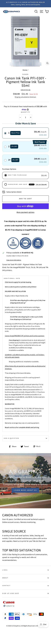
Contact (6, 586)
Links (5, 570)
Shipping (18, 97)
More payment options (25, 212)
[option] (25, 3)
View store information (13, 260)
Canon (25, 74)
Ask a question (11, 438)
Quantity (25, 112)
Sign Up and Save (10, 593)
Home (25, 70)
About (5, 578)
